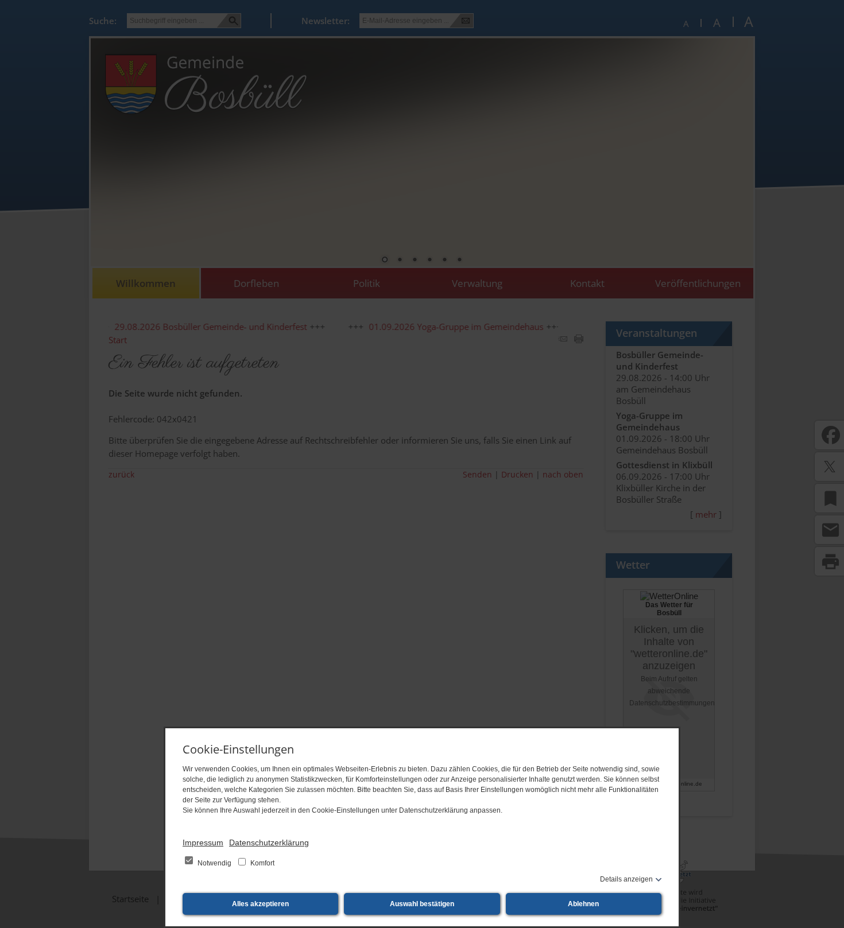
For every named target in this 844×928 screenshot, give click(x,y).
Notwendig (214, 863)
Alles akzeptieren (260, 904)
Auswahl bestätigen (422, 904)
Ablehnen (583, 904)
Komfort (261, 863)
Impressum (203, 842)
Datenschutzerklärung (269, 842)
